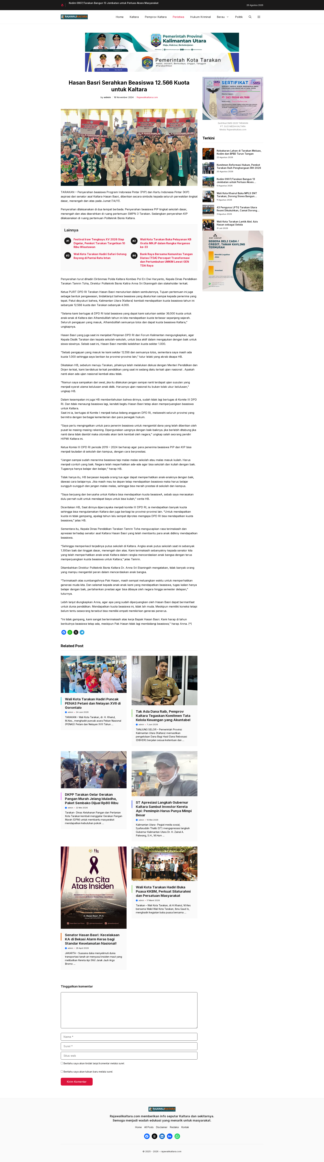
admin (107, 97)
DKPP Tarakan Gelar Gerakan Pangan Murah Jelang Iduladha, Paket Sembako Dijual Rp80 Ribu (91, 799)
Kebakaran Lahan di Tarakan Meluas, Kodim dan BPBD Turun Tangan (239, 152)
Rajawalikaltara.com (147, 97)
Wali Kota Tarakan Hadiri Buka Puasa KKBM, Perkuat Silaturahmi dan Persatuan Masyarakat (163, 891)
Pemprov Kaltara (156, 17)
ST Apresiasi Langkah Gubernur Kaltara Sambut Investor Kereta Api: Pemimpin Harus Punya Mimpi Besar (164, 808)
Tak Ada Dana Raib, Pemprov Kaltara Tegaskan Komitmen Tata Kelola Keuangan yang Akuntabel (163, 715)
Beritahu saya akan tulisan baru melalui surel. (88, 1071)
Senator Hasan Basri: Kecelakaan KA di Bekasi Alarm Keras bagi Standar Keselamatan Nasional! (92, 939)
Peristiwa (178, 17)
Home (120, 17)
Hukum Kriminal (200, 17)
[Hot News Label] (63, 5)
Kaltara (134, 17)
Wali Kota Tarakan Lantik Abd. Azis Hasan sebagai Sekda (237, 223)
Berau (221, 17)
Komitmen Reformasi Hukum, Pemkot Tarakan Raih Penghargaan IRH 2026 (239, 166)
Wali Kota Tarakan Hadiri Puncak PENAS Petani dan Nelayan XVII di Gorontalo (93, 703)
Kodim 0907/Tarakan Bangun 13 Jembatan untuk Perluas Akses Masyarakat (113, 3)
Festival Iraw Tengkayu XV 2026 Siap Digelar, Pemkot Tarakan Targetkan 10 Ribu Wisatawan (99, 243)
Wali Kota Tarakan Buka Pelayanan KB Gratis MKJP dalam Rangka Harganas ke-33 (165, 243)
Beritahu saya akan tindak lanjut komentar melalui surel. (94, 1063)
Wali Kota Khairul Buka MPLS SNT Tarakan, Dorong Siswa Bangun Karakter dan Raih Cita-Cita (237, 196)
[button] (250, 17)
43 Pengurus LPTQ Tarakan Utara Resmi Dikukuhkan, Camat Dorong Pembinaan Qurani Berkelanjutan (237, 210)
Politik (239, 17)
